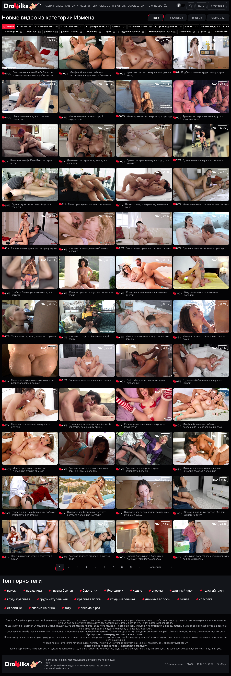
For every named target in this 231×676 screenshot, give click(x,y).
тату (68, 608)
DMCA (190, 664)
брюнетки (90, 590)
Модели (85, 5)
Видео (59, 5)
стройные (14, 608)
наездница (34, 590)
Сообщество (136, 5)
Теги (94, 5)
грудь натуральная (54, 599)
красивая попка (89, 599)
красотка (206, 599)
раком (12, 590)
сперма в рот (90, 608)
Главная (49, 5)
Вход (201, 6)
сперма (157, 590)
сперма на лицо (43, 608)
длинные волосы (157, 599)
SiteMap (221, 664)
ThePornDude (153, 5)
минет (184, 599)
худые (137, 590)
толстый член (213, 590)
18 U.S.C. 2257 (205, 664)
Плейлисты (119, 5)
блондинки (115, 590)
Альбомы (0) (218, 17)
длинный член (182, 590)
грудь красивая (18, 599)
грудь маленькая (122, 599)
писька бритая (62, 590)
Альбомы (104, 5)
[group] (24, 26)
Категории (71, 5)
